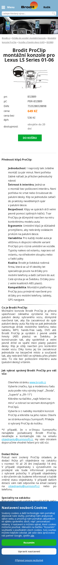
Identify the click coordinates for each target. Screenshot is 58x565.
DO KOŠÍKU (30, 138)
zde (32, 535)
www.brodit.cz (37, 382)
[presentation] (8, 78)
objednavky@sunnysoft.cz (17, 439)
